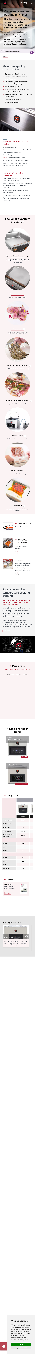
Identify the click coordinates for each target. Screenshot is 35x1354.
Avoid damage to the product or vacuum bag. (17, 369)
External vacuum (17, 435)
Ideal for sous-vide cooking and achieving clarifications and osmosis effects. (17, 333)
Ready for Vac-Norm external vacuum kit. (17, 439)
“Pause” (5, 158)
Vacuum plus (18, 329)
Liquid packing (17, 505)
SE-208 (23, 816)
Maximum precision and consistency (23, 541)
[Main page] (5, 3)
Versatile (21, 560)
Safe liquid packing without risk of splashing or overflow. (17, 509)
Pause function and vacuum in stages (17, 400)
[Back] (28, 3)
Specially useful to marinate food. (17, 404)
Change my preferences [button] (21, 1348)
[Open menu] (31, 2)
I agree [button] (21, 1344)
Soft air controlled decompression (17, 365)
